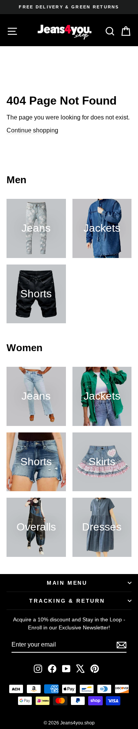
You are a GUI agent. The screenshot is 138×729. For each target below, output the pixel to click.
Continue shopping (32, 130)
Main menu (67, 583)
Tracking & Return (67, 601)
